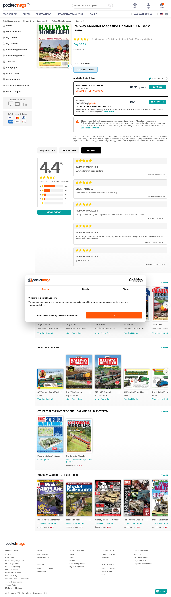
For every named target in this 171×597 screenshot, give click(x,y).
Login (104, 574)
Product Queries (108, 554)
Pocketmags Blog (12, 566)
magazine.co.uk (140, 560)
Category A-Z (13, 67)
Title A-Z (10, 61)
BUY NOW (157, 87)
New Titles (9, 557)
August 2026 (43, 324)
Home (9, 25)
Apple (71, 554)
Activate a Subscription (18, 85)
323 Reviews (98, 39)
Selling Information (109, 568)
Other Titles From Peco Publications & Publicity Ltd (72, 411)
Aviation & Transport (70, 14)
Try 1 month (157, 102)
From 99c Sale (13, 31)
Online (72, 560)
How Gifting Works (45, 568)
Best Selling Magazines (15, 560)
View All (164, 282)
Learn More (108, 111)
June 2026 (100, 324)
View (39, 333)
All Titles (8, 554)
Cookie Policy (11, 585)
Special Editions (48, 347)
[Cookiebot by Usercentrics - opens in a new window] (131, 280)
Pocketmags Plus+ (15, 55)
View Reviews (54, 212)
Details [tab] (85, 289)
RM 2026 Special (74, 392)
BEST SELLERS (10, 14)
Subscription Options (91, 128)
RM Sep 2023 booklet (134, 392)
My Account (12, 43)
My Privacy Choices (13, 588)
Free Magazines (12, 563)
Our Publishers (11, 570)
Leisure (92, 14)
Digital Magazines (76, 566)
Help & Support (13, 91)
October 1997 (81, 21)
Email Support (43, 557)
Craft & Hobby (44, 14)
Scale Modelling (43, 21)
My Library (11, 37)
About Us (137, 554)
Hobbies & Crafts (28, 21)
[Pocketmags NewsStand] (16, 5)
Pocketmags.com (141, 557)
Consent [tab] (45, 289)
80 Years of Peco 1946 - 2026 (49, 392)
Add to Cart (48, 333)
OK (114, 315)
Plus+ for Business (13, 573)
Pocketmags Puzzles (16, 49)
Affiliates (105, 557)
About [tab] (126, 289)
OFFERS (26, 14)
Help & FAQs (42, 554)
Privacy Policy (11, 576)
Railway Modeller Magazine (62, 21)
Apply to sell (107, 571)
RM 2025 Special (103, 392)
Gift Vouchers (13, 79)
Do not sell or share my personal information (56, 315)
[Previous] (39, 371)
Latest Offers (12, 73)
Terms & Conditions (13, 582)
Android (72, 557)
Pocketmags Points (77, 563)
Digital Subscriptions (11, 21)
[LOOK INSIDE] (54, 67)
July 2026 (71, 324)
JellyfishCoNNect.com (143, 563)
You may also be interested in (57, 475)
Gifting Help (42, 571)
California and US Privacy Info (17, 579)
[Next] (166, 305)
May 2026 (128, 324)
